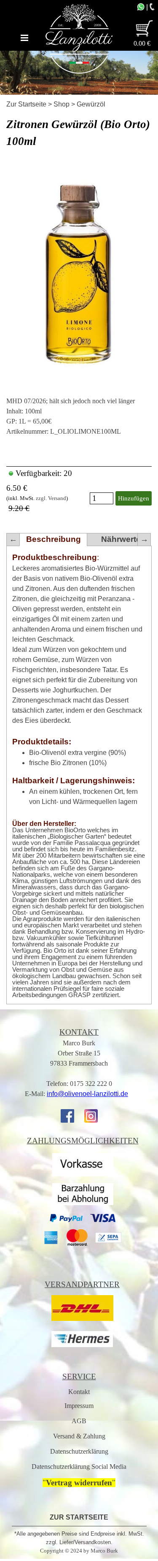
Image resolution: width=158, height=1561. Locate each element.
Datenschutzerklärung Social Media (79, 1466)
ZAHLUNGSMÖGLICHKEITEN (83, 1140)
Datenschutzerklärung (79, 1451)
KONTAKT (79, 1032)
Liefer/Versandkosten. (85, 1542)
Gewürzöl (91, 104)
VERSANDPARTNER (82, 1284)
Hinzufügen (133, 498)
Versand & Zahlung (79, 1436)
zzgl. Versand (51, 498)
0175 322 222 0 (91, 1083)
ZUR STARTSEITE (79, 1517)
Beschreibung (53, 539)
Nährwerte (121, 539)
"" (79, 1482)
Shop (62, 104)
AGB (79, 1420)
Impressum (79, 1405)
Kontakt (79, 1391)
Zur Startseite (26, 104)
